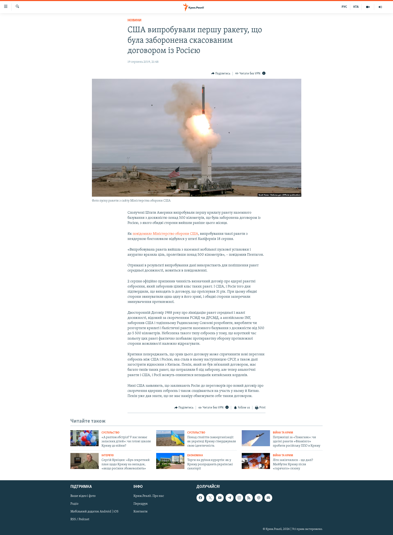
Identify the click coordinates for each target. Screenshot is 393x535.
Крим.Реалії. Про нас (148, 496)
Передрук (140, 503)
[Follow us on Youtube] (220, 498)
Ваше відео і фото (83, 496)
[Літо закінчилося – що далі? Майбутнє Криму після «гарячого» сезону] (256, 461)
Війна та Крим (283, 432)
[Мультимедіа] (368, 7)
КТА (356, 7)
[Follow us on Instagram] (239, 498)
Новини (134, 20)
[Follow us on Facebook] (200, 498)
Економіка (195, 455)
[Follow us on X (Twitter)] (210, 498)
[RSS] (249, 498)
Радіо (74, 503)
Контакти (140, 511)
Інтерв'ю (108, 455)
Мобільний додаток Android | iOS (94, 511)
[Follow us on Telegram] (229, 498)
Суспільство (110, 432)
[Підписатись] (268, 498)
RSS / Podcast (79, 519)
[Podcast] (258, 498)
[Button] (220, 73)
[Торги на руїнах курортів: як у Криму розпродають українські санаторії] (170, 461)
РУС (344, 7)
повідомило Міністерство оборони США (165, 234)
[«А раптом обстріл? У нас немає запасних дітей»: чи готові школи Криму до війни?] (84, 438)
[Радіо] (380, 7)
